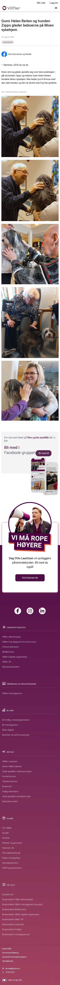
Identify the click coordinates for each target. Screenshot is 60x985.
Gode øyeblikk (8, 42)
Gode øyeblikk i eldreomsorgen (17, 771)
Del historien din (30, 577)
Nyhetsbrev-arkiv (10, 801)
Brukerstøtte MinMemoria (14, 909)
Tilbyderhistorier (9, 781)
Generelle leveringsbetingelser (14, 957)
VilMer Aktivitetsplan (11, 637)
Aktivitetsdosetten (10, 667)
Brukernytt (7, 786)
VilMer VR (6, 662)
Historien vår (8, 848)
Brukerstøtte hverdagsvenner (16, 934)
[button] (56, 8)
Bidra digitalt (8, 730)
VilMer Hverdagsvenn (12, 693)
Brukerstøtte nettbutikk (13, 924)
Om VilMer (7, 828)
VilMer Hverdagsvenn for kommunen (19, 642)
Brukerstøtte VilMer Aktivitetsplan (17, 899)
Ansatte (5, 838)
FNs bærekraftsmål (11, 853)
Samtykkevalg (7, 961)
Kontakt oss (7, 894)
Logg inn (54, 3)
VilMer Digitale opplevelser (14, 657)
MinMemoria (8, 652)
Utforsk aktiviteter (10, 647)
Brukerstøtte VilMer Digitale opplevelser (20, 914)
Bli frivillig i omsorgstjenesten (16, 720)
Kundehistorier (9, 776)
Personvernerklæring (10, 953)
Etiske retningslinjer (11, 858)
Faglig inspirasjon (10, 791)
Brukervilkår (6, 949)
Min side (41, 3)
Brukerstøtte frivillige (11, 929)
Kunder (5, 833)
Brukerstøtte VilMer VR (12, 919)
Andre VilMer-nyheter (12, 766)
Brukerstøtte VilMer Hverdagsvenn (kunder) (22, 904)
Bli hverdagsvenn (10, 725)
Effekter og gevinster (12, 843)
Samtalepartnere (10, 863)
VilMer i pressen (9, 761)
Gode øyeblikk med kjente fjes (16, 796)
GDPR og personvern (12, 868)
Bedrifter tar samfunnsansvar (15, 735)
